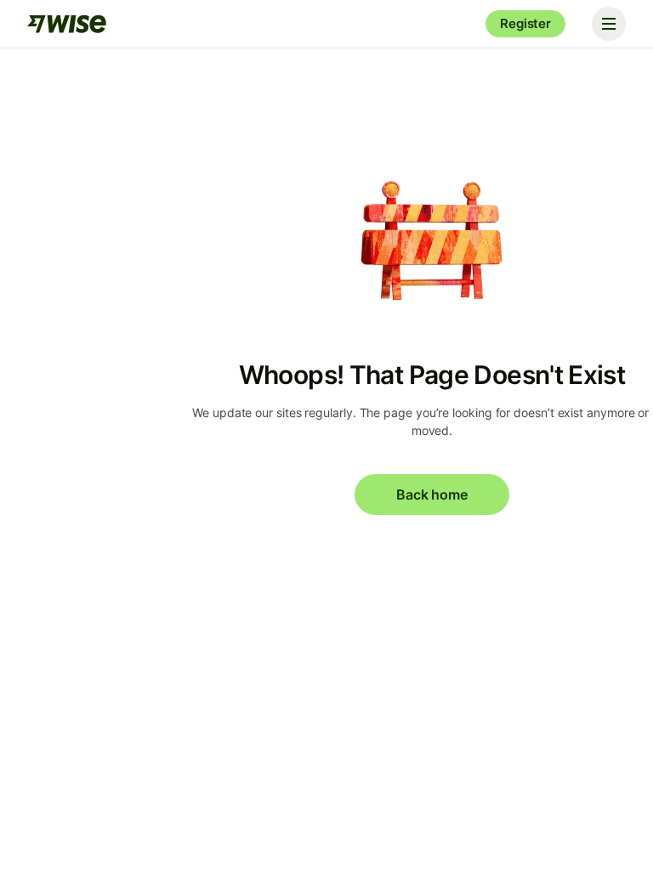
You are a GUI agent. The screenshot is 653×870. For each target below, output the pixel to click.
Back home (431, 494)
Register (525, 23)
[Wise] (68, 24)
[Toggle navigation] (609, 24)
